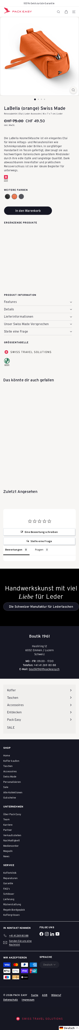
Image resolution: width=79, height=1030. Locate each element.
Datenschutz (10, 999)
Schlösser (8, 893)
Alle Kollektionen (12, 792)
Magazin (7, 850)
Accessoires (10, 771)
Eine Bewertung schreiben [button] (41, 532)
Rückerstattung (12, 904)
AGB (44, 995)
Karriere (8, 824)
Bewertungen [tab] (13, 549)
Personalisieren (12, 781)
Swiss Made (9, 776)
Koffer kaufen (11, 760)
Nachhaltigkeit (11, 840)
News (6, 856)
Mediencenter (11, 845)
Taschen (7, 765)
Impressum (28, 999)
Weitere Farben (16, 189)
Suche (34, 995)
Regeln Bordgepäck (14, 909)
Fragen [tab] (39, 549)
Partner (7, 829)
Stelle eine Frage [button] (41, 541)
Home (6, 755)
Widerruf (56, 995)
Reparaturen (10, 878)
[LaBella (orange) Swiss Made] (38, 243)
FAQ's (6, 888)
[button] (7, 196)
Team (6, 819)
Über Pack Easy (12, 814)
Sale (5, 787)
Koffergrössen (11, 914)
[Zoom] (73, 90)
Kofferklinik (10, 872)
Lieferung (8, 899)
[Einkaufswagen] (66, 12)
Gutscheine (9, 797)
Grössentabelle (16, 342)
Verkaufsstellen (12, 835)
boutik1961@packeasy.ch (44, 669)
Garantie (8, 883)
